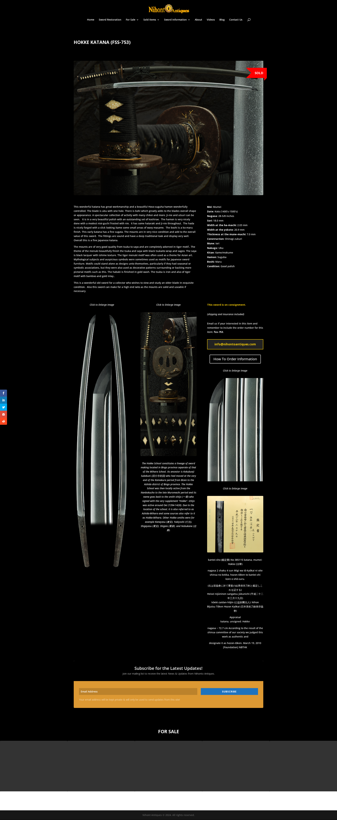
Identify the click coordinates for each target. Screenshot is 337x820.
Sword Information (175, 19)
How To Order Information (235, 359)
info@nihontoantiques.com (235, 344)
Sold (259, 73)
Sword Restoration (110, 19)
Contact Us (235, 19)
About (198, 19)
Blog (222, 19)
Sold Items (149, 19)
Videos (211, 19)
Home (90, 19)
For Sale (130, 19)
